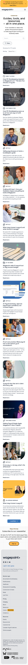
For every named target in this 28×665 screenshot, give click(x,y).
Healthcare (5, 584)
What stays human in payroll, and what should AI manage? (14, 228)
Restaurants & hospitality (9, 587)
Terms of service (6, 645)
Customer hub (6, 625)
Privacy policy (14, 645)
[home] (11, 557)
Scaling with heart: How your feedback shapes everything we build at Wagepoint (13, 191)
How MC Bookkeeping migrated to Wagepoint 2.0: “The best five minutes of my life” (14, 81)
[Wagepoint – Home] (7, 10)
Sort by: (5, 51)
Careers (8, 610)
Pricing (4, 599)
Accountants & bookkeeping (10, 579)
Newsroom (5, 607)
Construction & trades (8, 589)
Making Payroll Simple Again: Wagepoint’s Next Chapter (12, 424)
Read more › (6, 85)
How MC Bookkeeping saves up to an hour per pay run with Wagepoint (13, 113)
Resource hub (6, 622)
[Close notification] (26, 4)
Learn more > (13, 5)
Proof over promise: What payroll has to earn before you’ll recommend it (14, 343)
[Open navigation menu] (25, 9)
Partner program (7, 630)
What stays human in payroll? (12, 503)
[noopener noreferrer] (14, 251)
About (4, 604)
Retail (4, 592)
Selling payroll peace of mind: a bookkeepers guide (13, 152)
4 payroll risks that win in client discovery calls (13, 384)
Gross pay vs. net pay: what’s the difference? (14, 466)
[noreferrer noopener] (7, 649)
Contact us (5, 613)
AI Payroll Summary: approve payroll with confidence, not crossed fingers (12, 305)
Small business (6, 581)
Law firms (5, 595)
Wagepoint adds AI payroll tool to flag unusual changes (13, 266)
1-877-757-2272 (8, 566)
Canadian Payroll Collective (10, 627)
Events (5, 619)
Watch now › (6, 515)
